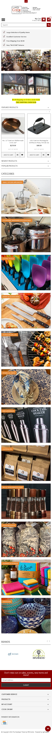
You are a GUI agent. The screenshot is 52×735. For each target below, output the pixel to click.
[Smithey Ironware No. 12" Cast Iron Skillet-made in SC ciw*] (13, 126)
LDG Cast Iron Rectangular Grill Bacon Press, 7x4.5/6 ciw (39, 141)
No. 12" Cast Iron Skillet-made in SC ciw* (13, 141)
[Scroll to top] (48, 728)
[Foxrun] (13, 654)
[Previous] (47, 641)
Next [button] (49, 111)
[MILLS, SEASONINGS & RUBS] (26, 485)
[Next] (49, 641)
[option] (13, 137)
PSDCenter (31, 732)
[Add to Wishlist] (22, 154)
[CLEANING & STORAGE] (26, 561)
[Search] (49, 25)
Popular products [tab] (10, 166)
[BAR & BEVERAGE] (26, 408)
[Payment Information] (4, 723)
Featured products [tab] (10, 107)
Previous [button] (47, 111)
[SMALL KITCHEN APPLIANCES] (26, 180)
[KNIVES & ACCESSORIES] (26, 294)
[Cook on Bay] (26, 10)
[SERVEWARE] (26, 599)
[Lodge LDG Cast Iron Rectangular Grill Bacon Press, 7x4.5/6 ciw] (39, 126)
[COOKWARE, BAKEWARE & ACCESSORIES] (26, 218)
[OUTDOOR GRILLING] (26, 332)
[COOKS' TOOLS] (26, 256)
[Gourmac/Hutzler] (39, 654)
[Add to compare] (17, 154)
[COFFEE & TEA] (26, 447)
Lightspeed (45, 732)
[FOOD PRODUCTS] (26, 523)
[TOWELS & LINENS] (26, 370)
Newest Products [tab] (9, 161)
